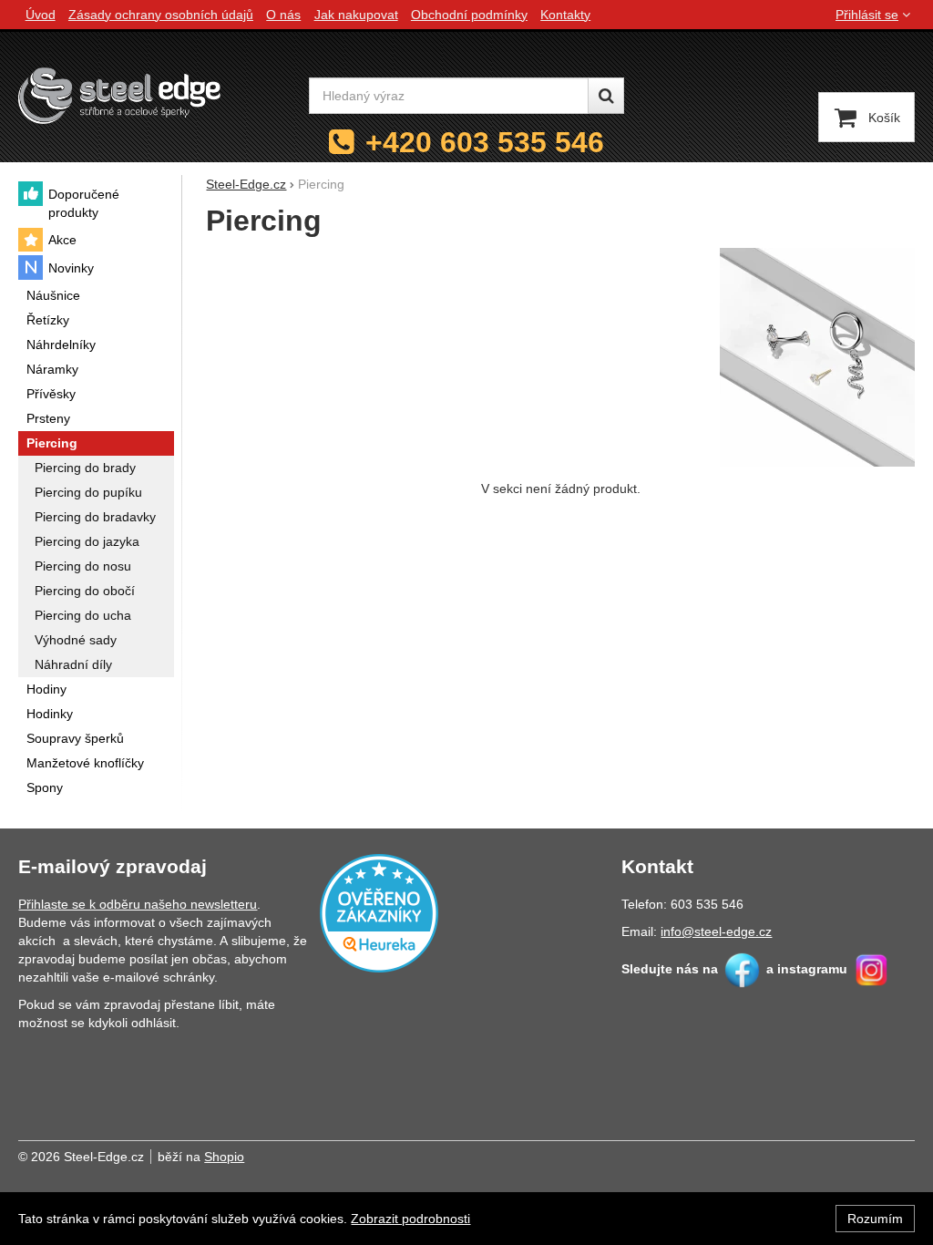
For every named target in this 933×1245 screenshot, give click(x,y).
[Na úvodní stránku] (119, 95)
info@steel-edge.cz (716, 931)
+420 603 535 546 (484, 142)
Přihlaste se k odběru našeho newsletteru (137, 904)
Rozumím (875, 1218)
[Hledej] (606, 95)
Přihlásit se (867, 14)
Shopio (224, 1156)
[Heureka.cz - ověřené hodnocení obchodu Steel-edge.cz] (379, 911)
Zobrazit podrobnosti (410, 1218)
